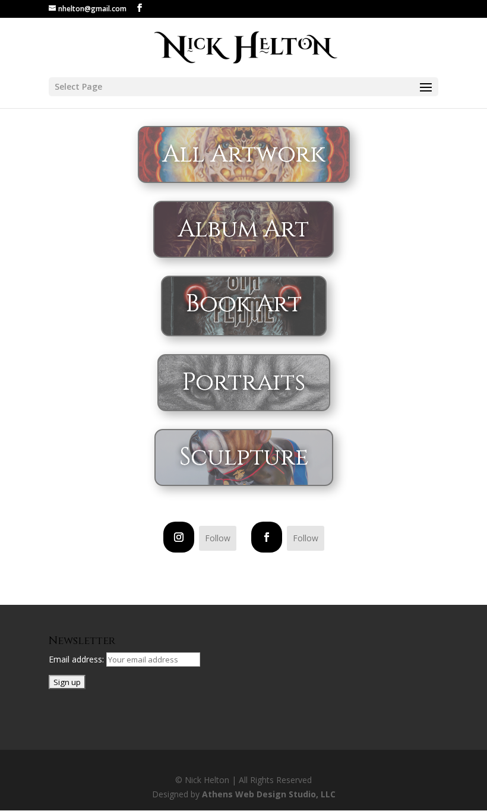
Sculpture (243, 457)
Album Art (243, 229)
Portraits (243, 383)
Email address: (77, 659)
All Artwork (244, 154)
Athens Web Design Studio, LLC (269, 794)
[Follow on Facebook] (266, 537)
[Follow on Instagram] (178, 537)
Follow (217, 538)
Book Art (244, 304)
